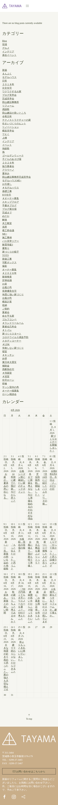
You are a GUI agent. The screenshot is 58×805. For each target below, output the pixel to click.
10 (13, 546)
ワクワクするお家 (11, 91)
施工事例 (7, 237)
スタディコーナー (11, 341)
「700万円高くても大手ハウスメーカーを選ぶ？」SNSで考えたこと (21, 604)
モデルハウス (9, 77)
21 (44, 598)
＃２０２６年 (9, 273)
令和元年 (7, 116)
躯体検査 (7, 276)
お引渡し (7, 184)
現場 (4, 44)
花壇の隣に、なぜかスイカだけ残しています (44, 607)
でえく (5, 134)
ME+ (4, 234)
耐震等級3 (7, 244)
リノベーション (10, 127)
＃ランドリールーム (13, 323)
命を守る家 (8, 316)
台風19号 (7, 298)
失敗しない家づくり (13, 348)
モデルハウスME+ (11, 180)
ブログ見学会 (9, 95)
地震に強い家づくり (13, 294)
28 (43, 627)
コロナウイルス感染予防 (15, 337)
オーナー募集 (9, 269)
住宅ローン (8, 380)
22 (53, 595)
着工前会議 (8, 230)
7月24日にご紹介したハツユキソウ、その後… (44, 489)
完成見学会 (8, 98)
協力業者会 (8, 166)
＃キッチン (8, 355)
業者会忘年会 (9, 326)
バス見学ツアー (10, 241)
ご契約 (5, 309)
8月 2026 (15, 410)
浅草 (4, 227)
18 (21, 596)
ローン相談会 (9, 394)
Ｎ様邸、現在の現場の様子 (21, 545)
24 (13, 649)
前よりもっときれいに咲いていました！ (21, 651)
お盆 (4, 284)
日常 (4, 81)
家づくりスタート (11, 333)
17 (13, 598)
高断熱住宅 (8, 369)
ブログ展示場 (9, 209)
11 (21, 537)
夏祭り (5, 248)
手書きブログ (9, 205)
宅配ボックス (9, 262)
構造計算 (7, 301)
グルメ (5, 48)
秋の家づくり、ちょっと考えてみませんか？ (13, 607)
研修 (4, 383)
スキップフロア (10, 202)
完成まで (7, 212)
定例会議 (7, 280)
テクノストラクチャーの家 (16, 120)
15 (53, 545)
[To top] (29, 715)
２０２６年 (8, 162)
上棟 (4, 138)
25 (21, 643)
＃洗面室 (7, 373)
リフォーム (8, 105)
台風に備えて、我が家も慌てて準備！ (30, 554)
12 (30, 545)
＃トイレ (7, 330)
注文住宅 (7, 88)
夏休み (5, 173)
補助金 (5, 366)
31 (12, 695)
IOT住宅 (6, 195)
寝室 (4, 351)
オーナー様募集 (10, 390)
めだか (5, 216)
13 (37, 543)
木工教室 (7, 223)
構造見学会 (8, 130)
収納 (4, 305)
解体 (4, 219)
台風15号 (7, 287)
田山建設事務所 (10, 102)
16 (6, 593)
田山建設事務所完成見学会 (16, 177)
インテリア (8, 51)
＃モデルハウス (10, 187)
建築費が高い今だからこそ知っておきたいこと (30, 607)
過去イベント (9, 55)
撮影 (4, 266)
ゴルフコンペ (9, 319)
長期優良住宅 (9, 291)
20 (37, 596)
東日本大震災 (9, 362)
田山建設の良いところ (14, 113)
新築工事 (7, 259)
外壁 (4, 358)
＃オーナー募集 (10, 198)
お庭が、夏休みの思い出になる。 (6, 486)
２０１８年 (8, 84)
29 (51, 627)
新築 (4, 70)
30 (5, 695)
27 (36, 627)
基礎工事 (7, 191)
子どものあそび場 (11, 159)
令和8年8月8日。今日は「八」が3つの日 (53, 480)
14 (44, 545)
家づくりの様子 (10, 252)
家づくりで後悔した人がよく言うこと (44, 554)
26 (29, 627)
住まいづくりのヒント (14, 123)
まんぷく (7, 73)
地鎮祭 (5, 148)
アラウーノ (8, 170)
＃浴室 (5, 376)
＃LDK (6, 344)
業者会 (5, 312)
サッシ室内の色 (10, 387)
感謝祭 (5, 109)
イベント (7, 145)
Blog (4, 41)
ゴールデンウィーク (13, 155)
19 (30, 598)
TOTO (5, 255)
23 (6, 658)
